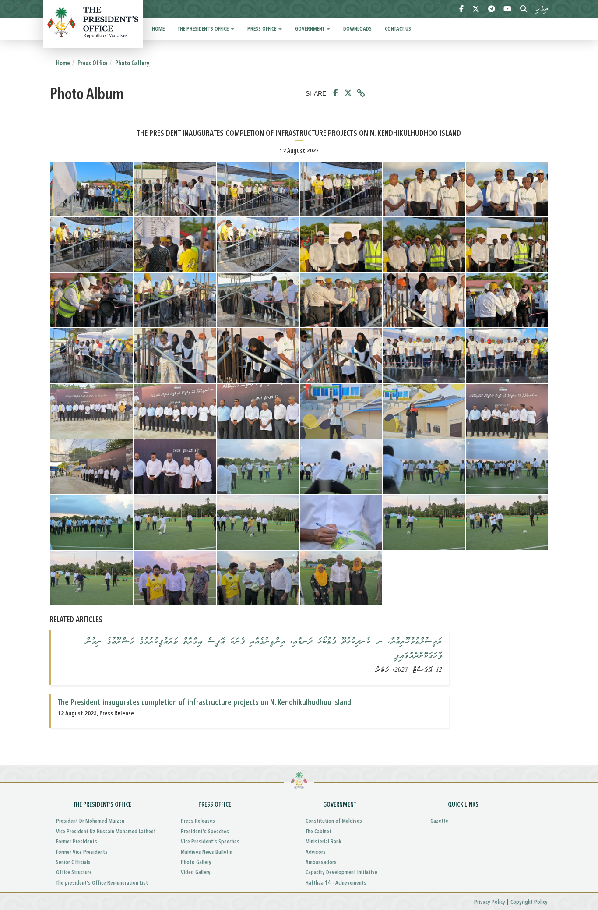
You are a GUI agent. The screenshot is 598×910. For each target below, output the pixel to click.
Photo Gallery (132, 63)
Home (158, 29)
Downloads (357, 29)
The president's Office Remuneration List (102, 883)
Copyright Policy (529, 902)
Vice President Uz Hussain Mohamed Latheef (106, 832)
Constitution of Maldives (334, 821)
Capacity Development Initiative (341, 872)
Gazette (439, 821)
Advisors (316, 852)
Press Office (262, 29)
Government (310, 29)
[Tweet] (348, 93)
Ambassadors (321, 862)
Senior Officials (73, 862)
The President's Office (204, 29)
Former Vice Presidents (82, 852)
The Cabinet (318, 832)
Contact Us (398, 29)
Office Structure (74, 872)
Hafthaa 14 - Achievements (336, 883)
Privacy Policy (489, 902)
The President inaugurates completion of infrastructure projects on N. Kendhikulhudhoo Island (204, 703)
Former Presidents (76, 842)
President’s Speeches (205, 832)
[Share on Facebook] (335, 93)
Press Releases (198, 821)
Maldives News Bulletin (206, 852)
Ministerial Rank (323, 842)
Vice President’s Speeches (210, 842)
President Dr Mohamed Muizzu (90, 821)
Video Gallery (196, 872)
